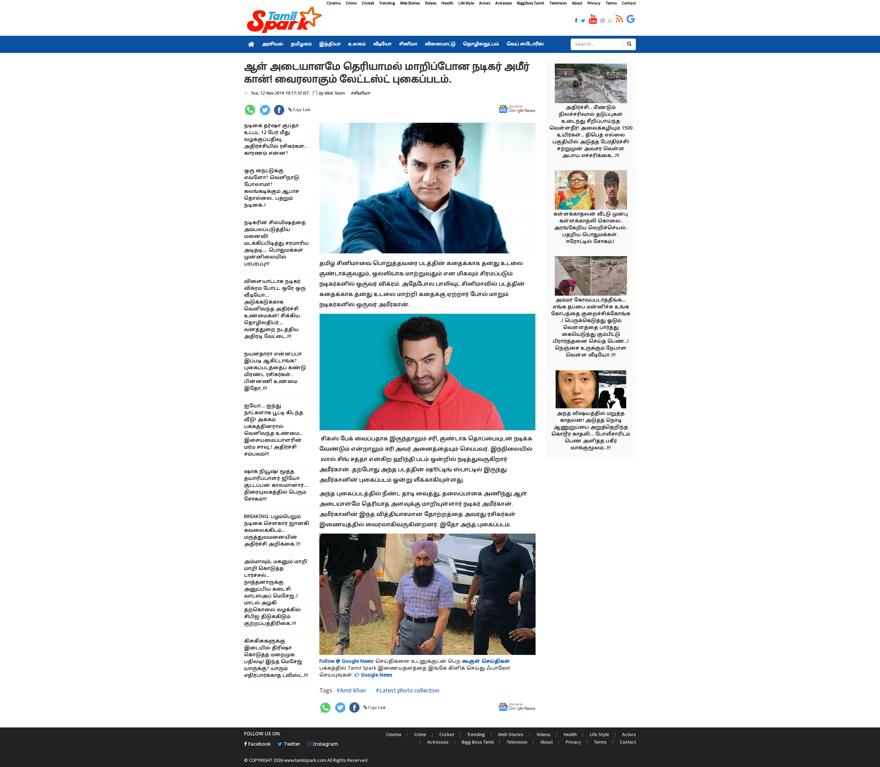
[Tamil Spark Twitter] (583, 21)
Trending (387, 3)
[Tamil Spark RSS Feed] (619, 19)
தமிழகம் (301, 44)
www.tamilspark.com (305, 760)
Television (558, 3)
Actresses (503, 3)
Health (447, 3)
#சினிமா (360, 93)
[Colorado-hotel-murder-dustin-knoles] (591, 390)
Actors (484, 3)
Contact (629, 3)
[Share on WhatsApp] (250, 110)
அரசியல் (272, 44)
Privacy (594, 3)
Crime (351, 3)
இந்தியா (330, 44)
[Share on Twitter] (265, 110)
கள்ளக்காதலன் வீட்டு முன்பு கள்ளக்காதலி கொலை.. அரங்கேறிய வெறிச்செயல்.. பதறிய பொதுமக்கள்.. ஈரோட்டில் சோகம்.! (590, 228)
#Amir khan (351, 690)
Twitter (291, 744)
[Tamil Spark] (283, 21)
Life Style (466, 3)
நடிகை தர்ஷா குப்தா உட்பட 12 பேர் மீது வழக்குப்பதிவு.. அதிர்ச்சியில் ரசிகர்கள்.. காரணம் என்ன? (275, 139)
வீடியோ (382, 44)
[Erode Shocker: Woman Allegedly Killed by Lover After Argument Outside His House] (591, 191)
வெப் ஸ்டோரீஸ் (525, 44)
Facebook (259, 744)
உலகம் (357, 44)
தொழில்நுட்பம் (481, 44)
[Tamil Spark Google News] (631, 19)
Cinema (334, 3)
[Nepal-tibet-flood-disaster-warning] (591, 84)
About (577, 3)
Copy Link (301, 110)
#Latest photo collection (406, 690)
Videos (430, 3)
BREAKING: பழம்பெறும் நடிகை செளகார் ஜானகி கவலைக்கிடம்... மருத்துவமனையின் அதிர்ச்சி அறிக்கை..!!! (276, 530)
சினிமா (408, 44)
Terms (611, 3)
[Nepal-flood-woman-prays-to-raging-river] (591, 277)
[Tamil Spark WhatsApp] (610, 21)
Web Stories (410, 3)
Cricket (368, 3)
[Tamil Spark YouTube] (593, 19)
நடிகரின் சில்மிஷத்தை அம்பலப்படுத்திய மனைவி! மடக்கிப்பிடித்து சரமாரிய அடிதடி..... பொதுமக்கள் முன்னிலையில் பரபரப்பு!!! (276, 243)
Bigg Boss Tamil (530, 3)
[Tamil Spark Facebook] (576, 21)
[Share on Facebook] (279, 110)
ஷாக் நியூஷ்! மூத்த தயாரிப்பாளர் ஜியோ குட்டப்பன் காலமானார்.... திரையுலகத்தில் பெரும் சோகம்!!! (276, 485)
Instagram (324, 744)
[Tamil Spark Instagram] (603, 21)
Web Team (334, 93)
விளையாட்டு (440, 44)
